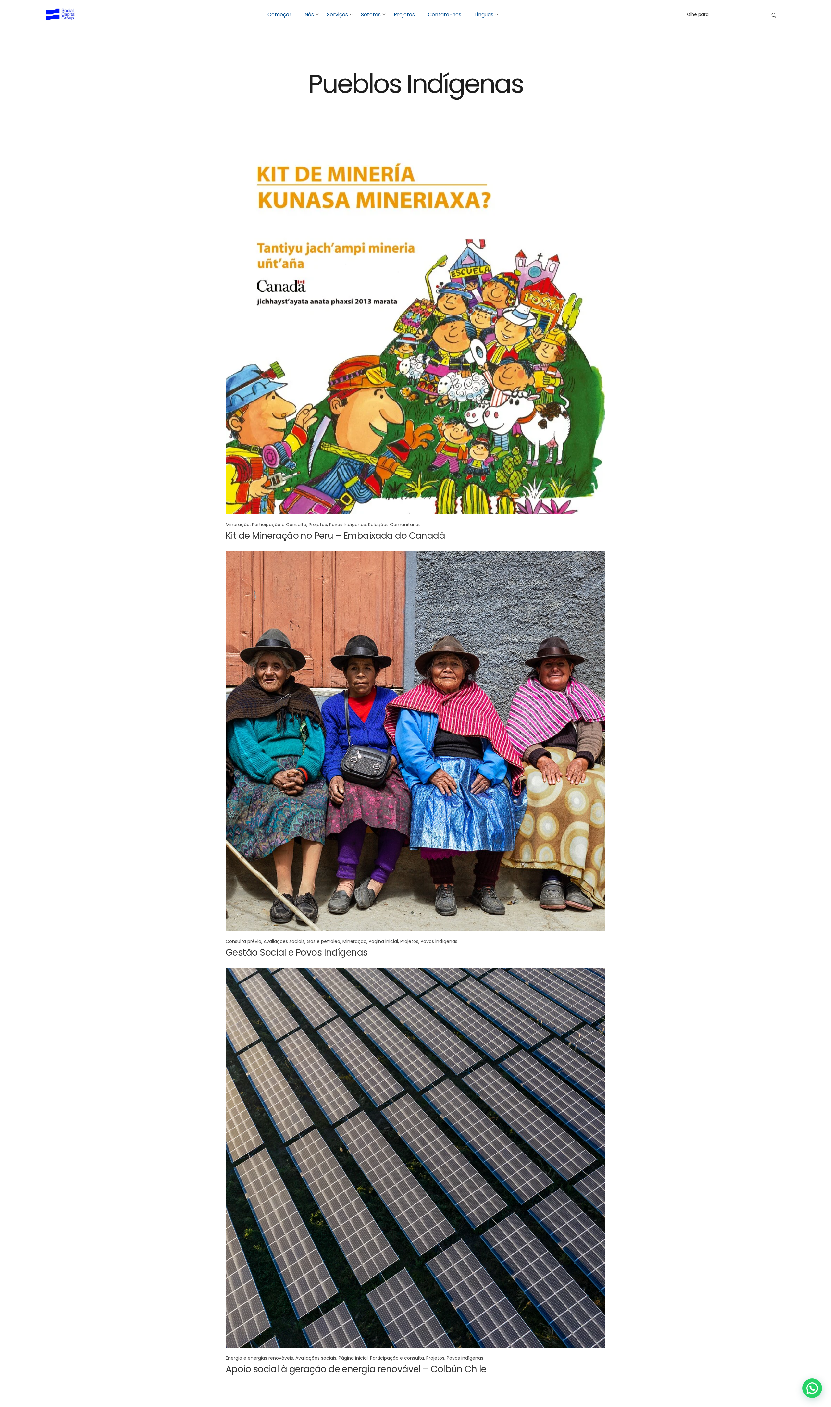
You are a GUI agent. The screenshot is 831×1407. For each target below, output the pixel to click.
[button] (812, 1388)
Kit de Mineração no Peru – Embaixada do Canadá (335, 535)
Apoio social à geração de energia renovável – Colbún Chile (356, 1369)
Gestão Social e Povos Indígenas (297, 952)
